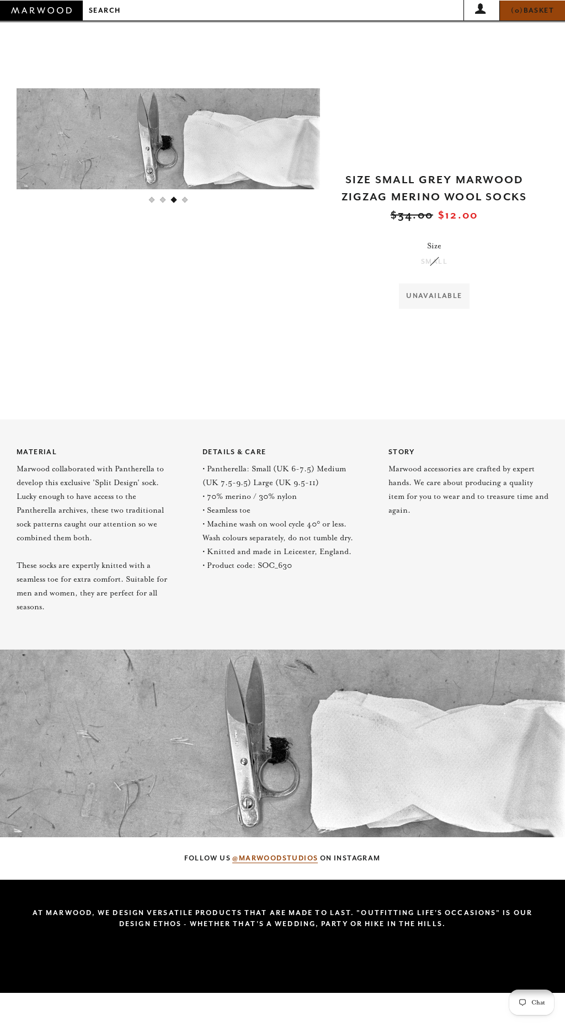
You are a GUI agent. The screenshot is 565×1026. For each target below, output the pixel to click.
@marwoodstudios (275, 858)
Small (434, 261)
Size (434, 246)
